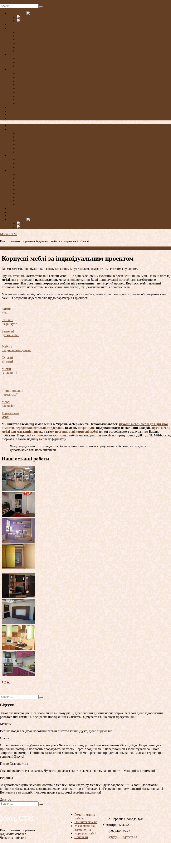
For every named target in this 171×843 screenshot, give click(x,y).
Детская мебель (28, 81)
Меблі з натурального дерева (37, 185)
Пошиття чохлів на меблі (26, 208)
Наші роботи (17, 114)
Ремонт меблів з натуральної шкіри (42, 144)
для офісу (8, 405)
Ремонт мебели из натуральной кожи (43, 43)
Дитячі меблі (26, 182)
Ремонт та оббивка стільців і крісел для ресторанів (52, 148)
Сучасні (7, 357)
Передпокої (25, 193)
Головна (14, 125)
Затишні (7, 309)
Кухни (21, 73)
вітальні (7, 361)
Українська (44, 21)
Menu (4, 2)
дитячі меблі (10, 335)
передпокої (9, 394)
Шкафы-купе (26, 77)
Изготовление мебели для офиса (40, 66)
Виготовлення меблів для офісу (39, 167)
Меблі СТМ (8, 234)
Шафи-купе (25, 178)
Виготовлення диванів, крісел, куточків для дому (52, 159)
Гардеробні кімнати (31, 197)
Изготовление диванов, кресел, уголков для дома (52, 58)
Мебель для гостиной (32, 88)
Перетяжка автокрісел (24, 111)
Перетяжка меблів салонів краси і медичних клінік (53, 152)
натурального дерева (16, 350)
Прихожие (24, 92)
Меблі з (7, 346)
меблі (5, 417)
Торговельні (10, 413)
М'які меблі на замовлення (84, 827)
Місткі (6, 369)
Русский (38, 17)
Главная (14, 24)
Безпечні (8, 331)
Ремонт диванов (28, 36)
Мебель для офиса (29, 103)
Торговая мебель (28, 99)
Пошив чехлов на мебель (26, 107)
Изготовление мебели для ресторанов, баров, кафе (52, 62)
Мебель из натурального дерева (39, 84)
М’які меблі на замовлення (27, 54)
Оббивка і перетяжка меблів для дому (43, 32)
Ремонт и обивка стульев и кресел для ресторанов (52, 47)
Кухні (21, 174)
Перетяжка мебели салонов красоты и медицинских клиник (59, 51)
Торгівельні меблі (29, 200)
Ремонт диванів (28, 137)
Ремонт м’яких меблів (24, 28)
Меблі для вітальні (30, 189)
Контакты (15, 118)
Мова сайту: (17, 13)
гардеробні (9, 372)
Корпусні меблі (19, 69)
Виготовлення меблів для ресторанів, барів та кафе (53, 163)
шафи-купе (86, 428)
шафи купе (9, 324)
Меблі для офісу (28, 204)
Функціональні (12, 390)
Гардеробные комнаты (33, 96)
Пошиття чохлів (85, 822)
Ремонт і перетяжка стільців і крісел (42, 39)
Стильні (7, 320)
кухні (5, 312)
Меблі (6, 402)
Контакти (15, 215)
